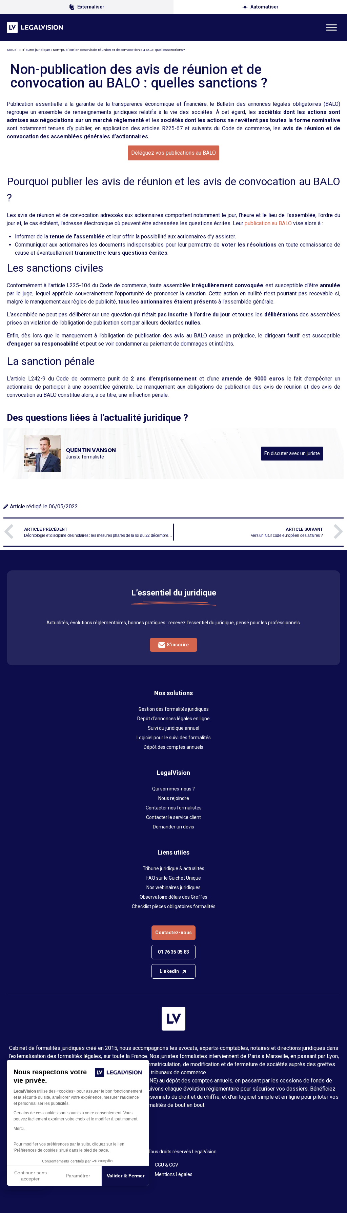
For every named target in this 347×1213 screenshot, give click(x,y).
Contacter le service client (173, 817)
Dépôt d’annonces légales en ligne (173, 718)
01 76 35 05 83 (173, 952)
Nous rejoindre (173, 798)
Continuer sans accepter (30, 1175)
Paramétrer (78, 1175)
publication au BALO (267, 223)
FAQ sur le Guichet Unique (173, 878)
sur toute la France (125, 1056)
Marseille (277, 1056)
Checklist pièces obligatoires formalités (174, 906)
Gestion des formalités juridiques (174, 709)
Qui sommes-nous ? (173, 788)
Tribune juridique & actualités (173, 868)
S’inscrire (178, 644)
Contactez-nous (173, 932)
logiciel (247, 1097)
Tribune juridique (35, 50)
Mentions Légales (173, 1174)
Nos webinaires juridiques (173, 887)
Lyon (332, 1056)
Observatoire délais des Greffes (173, 897)
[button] (173, 152)
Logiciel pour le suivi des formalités (174, 737)
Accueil (13, 50)
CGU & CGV (166, 1165)
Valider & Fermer (125, 1175)
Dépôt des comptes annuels (173, 747)
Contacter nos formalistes (174, 807)
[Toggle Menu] (331, 27)
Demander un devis (173, 826)
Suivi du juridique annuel (173, 728)
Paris (254, 1056)
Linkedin (169, 971)
